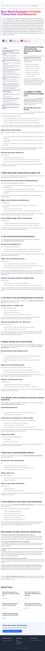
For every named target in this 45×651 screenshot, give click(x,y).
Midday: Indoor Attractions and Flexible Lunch (11, 65)
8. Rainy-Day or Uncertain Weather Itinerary (10, 98)
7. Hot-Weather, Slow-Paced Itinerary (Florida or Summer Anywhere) (11, 91)
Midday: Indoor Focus (7, 101)
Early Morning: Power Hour (8, 92)
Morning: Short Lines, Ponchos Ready (10, 100)
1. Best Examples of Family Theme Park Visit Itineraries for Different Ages (10, 51)
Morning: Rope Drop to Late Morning (9, 55)
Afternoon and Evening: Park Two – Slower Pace (11, 82)
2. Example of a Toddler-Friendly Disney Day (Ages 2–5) (10, 54)
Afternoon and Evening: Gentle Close (10, 58)
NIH (10, 273)
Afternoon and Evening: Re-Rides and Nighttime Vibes (11, 75)
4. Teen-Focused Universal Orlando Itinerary (11, 69)
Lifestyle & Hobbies (8, 5)
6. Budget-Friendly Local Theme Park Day (10, 83)
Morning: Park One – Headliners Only (9, 79)
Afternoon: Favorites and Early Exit (9, 88)
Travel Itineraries (17, 5)
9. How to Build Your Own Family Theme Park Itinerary (11, 105)
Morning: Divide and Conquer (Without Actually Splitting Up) (11, 63)
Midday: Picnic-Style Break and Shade (10, 87)
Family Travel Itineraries (25, 5)
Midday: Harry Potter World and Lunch (10, 72)
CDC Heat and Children (31, 149)
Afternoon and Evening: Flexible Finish (10, 103)
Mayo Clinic (5, 273)
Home (3, 5)
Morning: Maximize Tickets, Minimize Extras (11, 85)
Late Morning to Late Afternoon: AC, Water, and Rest (11, 95)
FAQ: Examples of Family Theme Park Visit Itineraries (10, 108)
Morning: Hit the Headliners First (9, 71)
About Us (18, 643)
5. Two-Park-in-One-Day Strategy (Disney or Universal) (11, 78)
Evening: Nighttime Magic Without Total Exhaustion (10, 68)
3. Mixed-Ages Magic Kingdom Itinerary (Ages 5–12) (11, 61)
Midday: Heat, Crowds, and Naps (9, 57)
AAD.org (28, 376)
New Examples (19, 642)
